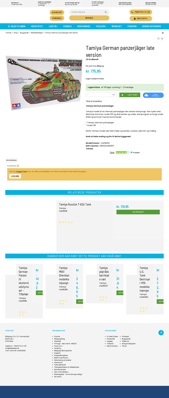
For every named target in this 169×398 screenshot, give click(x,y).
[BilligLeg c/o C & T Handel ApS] (23, 15)
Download (58, 363)
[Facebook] (161, 332)
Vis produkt (138, 212)
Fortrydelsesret (60, 365)
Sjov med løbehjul (61, 372)
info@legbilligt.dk (12, 348)
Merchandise (83, 26)
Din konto (57, 377)
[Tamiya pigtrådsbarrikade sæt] (91, 269)
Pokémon (132, 26)
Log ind (15, 176)
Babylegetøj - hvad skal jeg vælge (68, 374)
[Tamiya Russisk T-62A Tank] (30, 226)
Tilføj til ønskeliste (94, 101)
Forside (57, 336)
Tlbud (124, 346)
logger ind (21, 171)
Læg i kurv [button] (133, 94)
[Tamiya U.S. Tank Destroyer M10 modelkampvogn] (131, 269)
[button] (158, 38)
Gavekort (57, 12)
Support (57, 353)
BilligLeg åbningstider (63, 351)
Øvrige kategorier (151, 26)
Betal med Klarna (61, 358)
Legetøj (53, 26)
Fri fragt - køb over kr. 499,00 (65, 344)
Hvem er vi (58, 346)
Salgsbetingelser (61, 355)
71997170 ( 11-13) (142, 12)
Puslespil (101, 26)
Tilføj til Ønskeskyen (155, 95)
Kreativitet (37, 26)
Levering (57, 348)
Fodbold (67, 26)
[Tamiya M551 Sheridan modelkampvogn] (51, 269)
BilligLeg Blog (59, 339)
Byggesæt (117, 26)
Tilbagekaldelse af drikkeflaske (66, 367)
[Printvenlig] (163, 33)
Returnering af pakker (62, 360)
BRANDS (89, 18)
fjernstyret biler (60, 370)
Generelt (57, 341)
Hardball (57, 18)
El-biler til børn (16, 26)
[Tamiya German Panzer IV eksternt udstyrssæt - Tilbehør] (10, 269)
